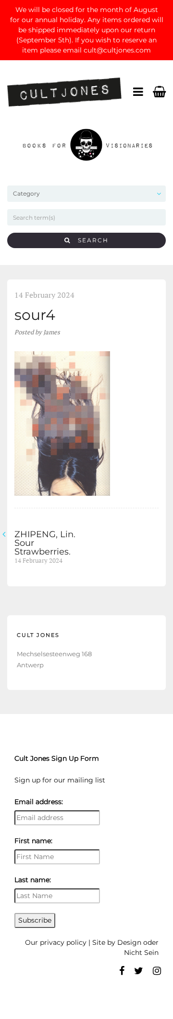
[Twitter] (138, 971)
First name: (33, 840)
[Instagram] (157, 971)
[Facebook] (121, 971)
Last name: (32, 879)
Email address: (38, 801)
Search (90, 240)
